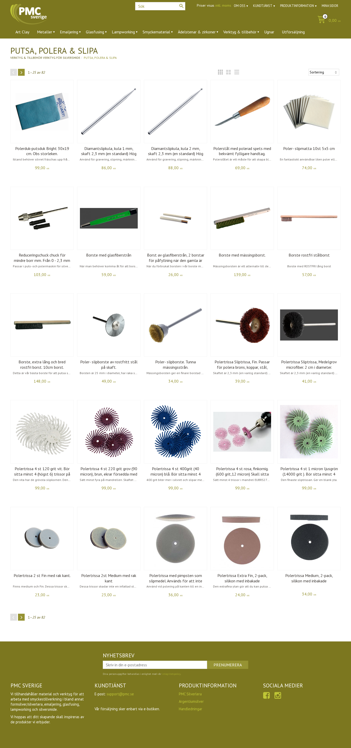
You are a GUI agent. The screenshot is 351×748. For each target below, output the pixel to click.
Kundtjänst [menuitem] (262, 6)
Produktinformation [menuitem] (297, 6)
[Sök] (181, 6)
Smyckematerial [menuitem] (156, 31)
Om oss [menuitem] (239, 6)
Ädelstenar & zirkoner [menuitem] (197, 31)
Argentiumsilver (191, 701)
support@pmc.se (120, 694)
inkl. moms (223, 5)
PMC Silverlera (190, 694)
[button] (220, 72)
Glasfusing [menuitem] (95, 31)
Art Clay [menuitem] (22, 31)
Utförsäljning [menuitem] (293, 31)
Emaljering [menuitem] (69, 31)
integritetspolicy (171, 674)
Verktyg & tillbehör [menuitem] (239, 31)
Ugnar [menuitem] (269, 31)
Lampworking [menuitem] (123, 31)
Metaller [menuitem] (44, 31)
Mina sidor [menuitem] (330, 6)
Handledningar (190, 708)
